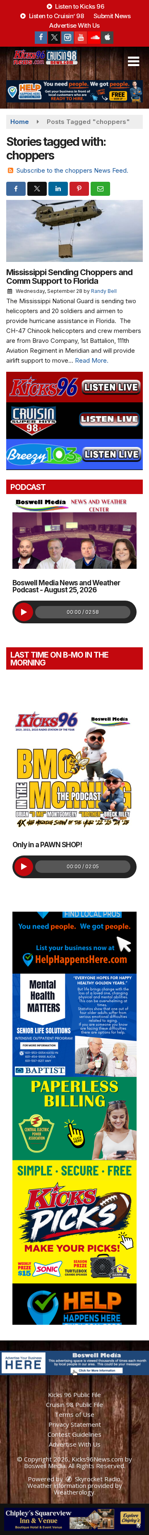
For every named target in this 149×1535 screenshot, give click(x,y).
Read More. (91, 360)
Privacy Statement (74, 1424)
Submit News (112, 16)
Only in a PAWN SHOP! (47, 845)
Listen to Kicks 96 (79, 6)
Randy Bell (104, 291)
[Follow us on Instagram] (67, 37)
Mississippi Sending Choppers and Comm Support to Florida (69, 276)
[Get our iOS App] (107, 37)
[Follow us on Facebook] (41, 37)
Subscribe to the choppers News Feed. (72, 170)
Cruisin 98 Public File (74, 1404)
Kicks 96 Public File (74, 1394)
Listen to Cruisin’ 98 (55, 16)
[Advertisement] (74, 91)
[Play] (23, 612)
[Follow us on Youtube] (80, 37)
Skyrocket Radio (96, 1479)
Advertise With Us (74, 25)
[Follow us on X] (54, 37)
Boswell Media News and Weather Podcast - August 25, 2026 (66, 586)
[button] (133, 61)
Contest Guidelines (74, 1434)
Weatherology (74, 1492)
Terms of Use (74, 1414)
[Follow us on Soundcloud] (94, 37)
